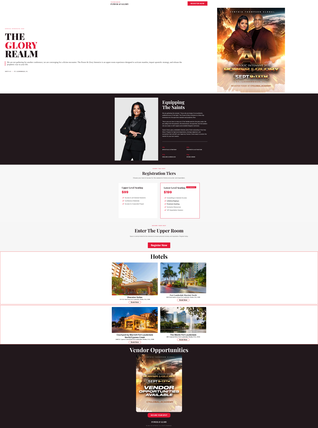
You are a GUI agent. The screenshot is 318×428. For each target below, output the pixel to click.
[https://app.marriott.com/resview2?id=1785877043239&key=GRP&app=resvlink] (183, 320)
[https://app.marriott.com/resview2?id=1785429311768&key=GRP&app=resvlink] (135, 320)
